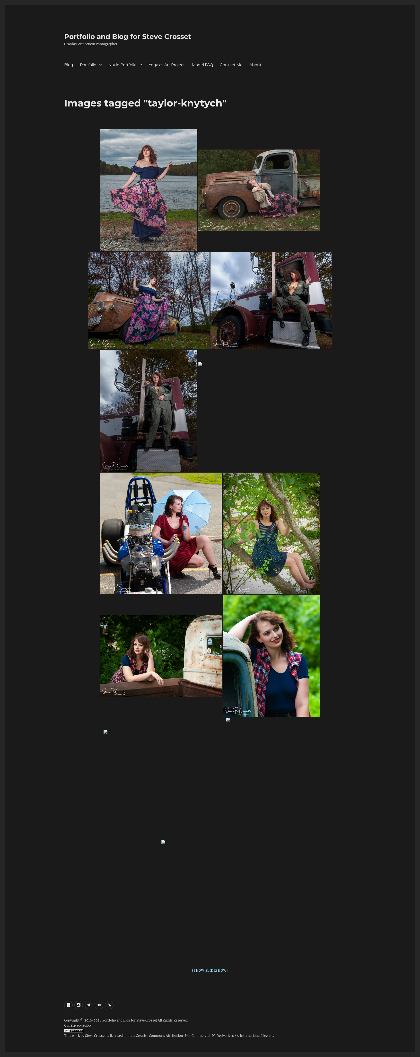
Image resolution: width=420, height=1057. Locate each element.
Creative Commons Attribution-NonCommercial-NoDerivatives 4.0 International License (204, 1036)
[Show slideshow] (210, 971)
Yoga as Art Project (167, 64)
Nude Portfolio (122, 64)
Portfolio (88, 64)
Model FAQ (202, 64)
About (255, 64)
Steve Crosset (95, 1036)
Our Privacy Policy (78, 1025)
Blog (68, 64)
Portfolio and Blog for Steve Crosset (127, 36)
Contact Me (231, 64)
